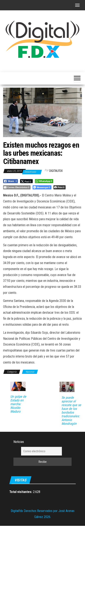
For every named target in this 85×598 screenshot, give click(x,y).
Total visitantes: (21, 492)
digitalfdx (56, 170)
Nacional (30, 371)
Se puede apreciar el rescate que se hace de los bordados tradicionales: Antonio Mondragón (71, 411)
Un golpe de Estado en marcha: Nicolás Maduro (18, 404)
